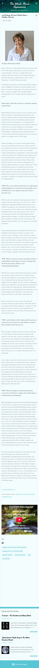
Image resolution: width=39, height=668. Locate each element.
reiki (29, 555)
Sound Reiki (6, 559)
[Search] (36, 4)
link (9, 245)
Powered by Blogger (20, 664)
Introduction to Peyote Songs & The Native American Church (16, 638)
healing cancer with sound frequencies (14, 547)
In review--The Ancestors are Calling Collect (16, 615)
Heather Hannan (7, 555)
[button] (36, 15)
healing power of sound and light (12, 551)
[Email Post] (3, 543)
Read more (33, 632)
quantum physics (20, 555)
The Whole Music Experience (19, 5)
